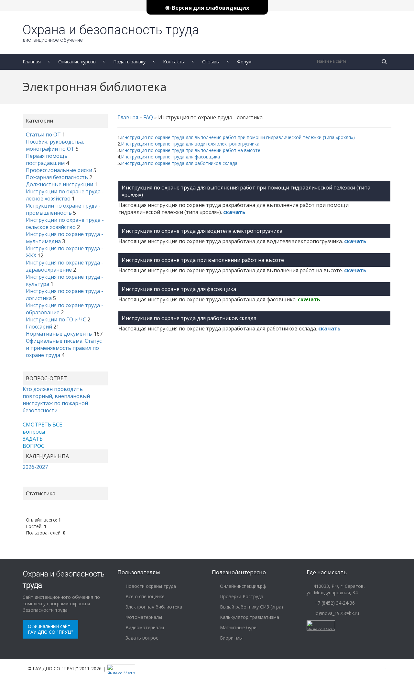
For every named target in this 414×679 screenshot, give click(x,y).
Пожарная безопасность (57, 177)
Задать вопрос (141, 638)
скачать (234, 212)
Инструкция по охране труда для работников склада (179, 163)
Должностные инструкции (59, 184)
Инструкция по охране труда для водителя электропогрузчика (190, 144)
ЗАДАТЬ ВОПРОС (33, 442)
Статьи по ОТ (43, 134)
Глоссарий (39, 326)
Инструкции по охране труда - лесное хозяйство (65, 195)
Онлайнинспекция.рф (242, 586)
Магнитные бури (237, 627)
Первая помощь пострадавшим (47, 159)
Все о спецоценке (144, 596)
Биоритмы (231, 638)
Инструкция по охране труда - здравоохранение (64, 266)
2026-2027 (35, 466)
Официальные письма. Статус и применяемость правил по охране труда (64, 348)
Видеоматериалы (144, 627)
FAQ (148, 117)
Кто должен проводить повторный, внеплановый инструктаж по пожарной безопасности (56, 399)
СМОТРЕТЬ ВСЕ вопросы (42, 428)
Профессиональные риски (59, 170)
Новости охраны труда (150, 586)
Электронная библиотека (153, 607)
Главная (127, 117)
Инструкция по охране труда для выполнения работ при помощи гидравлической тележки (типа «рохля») (238, 137)
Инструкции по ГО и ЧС (56, 319)
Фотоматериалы (143, 617)
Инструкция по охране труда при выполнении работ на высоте (190, 150)
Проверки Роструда (241, 596)
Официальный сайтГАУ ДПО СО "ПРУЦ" (50, 629)
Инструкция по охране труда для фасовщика (170, 157)
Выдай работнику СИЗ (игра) (251, 607)
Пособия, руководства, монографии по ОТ (55, 145)
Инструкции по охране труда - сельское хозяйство (65, 223)
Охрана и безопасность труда (111, 32)
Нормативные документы (59, 333)
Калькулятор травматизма (249, 617)
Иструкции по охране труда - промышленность (63, 209)
